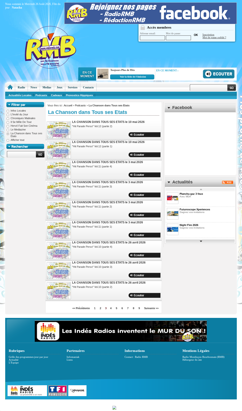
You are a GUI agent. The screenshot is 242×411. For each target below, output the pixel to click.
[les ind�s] (121, 340)
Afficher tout (17, 139)
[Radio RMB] (70, 38)
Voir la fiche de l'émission (133, 76)
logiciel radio (171, 402)
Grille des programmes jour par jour (28, 356)
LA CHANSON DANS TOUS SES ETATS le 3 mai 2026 (107, 162)
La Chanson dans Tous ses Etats (26, 135)
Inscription (208, 34)
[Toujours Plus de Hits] (102, 79)
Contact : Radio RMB (136, 356)
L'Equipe (14, 362)
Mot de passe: (173, 33)
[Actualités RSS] (227, 183)
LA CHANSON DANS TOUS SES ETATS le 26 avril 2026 (109, 242)
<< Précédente (81, 308)
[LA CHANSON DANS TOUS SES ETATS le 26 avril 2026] (59, 250)
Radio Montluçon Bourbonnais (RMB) (203, 356)
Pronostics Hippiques (79, 95)
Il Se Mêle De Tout (21, 122)
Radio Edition (87, 402)
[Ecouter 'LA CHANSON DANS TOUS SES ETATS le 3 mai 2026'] (147, 174)
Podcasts (80, 105)
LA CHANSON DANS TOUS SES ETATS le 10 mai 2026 (108, 122)
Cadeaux (56, 95)
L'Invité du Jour (19, 114)
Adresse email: (148, 33)
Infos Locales (18, 110)
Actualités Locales (20, 95)
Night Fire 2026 (189, 225)
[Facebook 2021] (151, 23)
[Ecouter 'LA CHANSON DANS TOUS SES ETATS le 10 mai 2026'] (147, 134)
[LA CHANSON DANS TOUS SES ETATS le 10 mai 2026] (59, 129)
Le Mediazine (18, 129)
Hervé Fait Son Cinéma (24, 125)
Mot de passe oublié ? (214, 37)
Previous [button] (201, 189)
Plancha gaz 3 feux (191, 193)
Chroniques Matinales (23, 118)
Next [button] (201, 241)
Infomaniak (73, 356)
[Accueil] (10, 87)
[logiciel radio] (121, 407)
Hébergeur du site (192, 359)
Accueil (68, 105)
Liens (70, 359)
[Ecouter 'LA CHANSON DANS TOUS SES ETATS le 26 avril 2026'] (147, 255)
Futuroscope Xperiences (195, 209)
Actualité (13, 359)
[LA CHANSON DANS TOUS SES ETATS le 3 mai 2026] (59, 170)
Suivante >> (151, 308)
